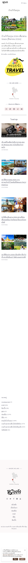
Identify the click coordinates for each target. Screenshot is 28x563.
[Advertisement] (14, 268)
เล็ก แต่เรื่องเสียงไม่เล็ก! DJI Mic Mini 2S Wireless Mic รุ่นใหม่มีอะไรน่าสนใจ (13, 144)
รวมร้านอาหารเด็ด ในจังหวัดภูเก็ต (11, 427)
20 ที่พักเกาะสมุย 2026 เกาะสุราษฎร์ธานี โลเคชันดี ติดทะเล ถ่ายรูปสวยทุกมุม (13, 182)
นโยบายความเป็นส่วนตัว (8, 554)
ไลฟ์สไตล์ (4, 430)
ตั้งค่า (20, 556)
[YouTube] (20, 499)
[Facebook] (14, 499)
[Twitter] (10, 499)
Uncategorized (5, 402)
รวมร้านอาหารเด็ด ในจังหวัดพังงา (11, 424)
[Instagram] (7, 499)
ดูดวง (3, 411)
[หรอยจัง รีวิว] (5, 3)
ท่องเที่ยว (5, 54)
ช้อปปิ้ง (3, 408)
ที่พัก (2, 417)
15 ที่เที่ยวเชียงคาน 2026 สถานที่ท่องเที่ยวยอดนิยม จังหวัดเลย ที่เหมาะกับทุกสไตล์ (13, 219)
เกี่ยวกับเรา (14, 507)
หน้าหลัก (14, 504)
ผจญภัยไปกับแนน (12, 54)
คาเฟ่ (2, 405)
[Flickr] (17, 499)
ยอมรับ (22, 559)
